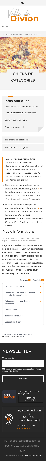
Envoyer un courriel (14, 127)
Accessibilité (32, 446)
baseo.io (21, 336)
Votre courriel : (8, 358)
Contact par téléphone (16, 120)
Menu (5, 26)
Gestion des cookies (29, 441)
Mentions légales (14, 446)
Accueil (6, 34)
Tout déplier (37, 280)
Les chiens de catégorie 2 (17, 147)
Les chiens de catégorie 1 (17, 140)
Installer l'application (30, 399)
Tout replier (24, 280)
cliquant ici (23, 428)
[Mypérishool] (23, 2)
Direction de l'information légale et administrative (18, 334)
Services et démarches (24, 34)
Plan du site (10, 441)
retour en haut (32, 455)
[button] (23, 286)
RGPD (22, 451)
